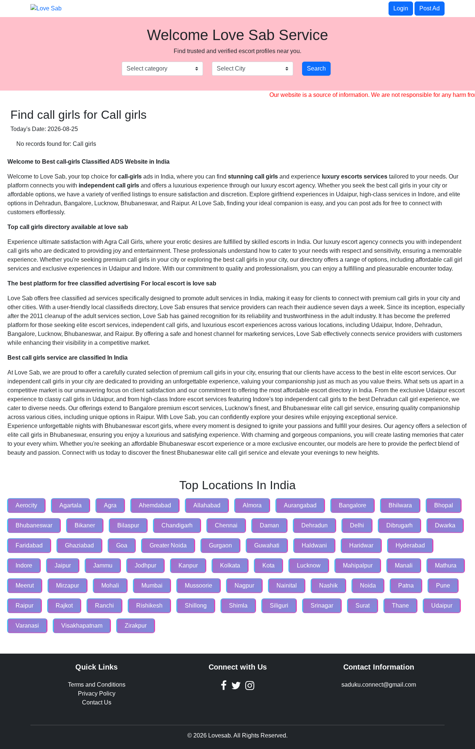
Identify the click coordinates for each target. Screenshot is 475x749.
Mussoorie (198, 585)
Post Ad (429, 8)
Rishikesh (149, 605)
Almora (252, 505)
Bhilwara (400, 505)
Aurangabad (300, 505)
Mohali (110, 585)
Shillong (196, 605)
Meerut (25, 585)
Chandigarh (177, 525)
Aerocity (26, 505)
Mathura (445, 565)
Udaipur (441, 605)
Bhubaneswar (34, 525)
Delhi (357, 525)
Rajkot (64, 605)
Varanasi (27, 625)
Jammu (102, 565)
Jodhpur (145, 565)
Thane (400, 605)
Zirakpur (136, 625)
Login (400, 8)
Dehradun (314, 525)
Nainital (286, 585)
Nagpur (244, 585)
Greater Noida (168, 545)
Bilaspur (128, 525)
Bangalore (352, 505)
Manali (404, 565)
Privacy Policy (96, 693)
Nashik (328, 585)
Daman (269, 525)
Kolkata (230, 565)
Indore (24, 565)
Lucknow (309, 565)
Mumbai (152, 585)
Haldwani (314, 545)
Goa (121, 545)
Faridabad (29, 545)
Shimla (238, 605)
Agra (110, 505)
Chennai (226, 525)
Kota (268, 565)
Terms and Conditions (96, 684)
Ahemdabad (155, 505)
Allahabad (206, 505)
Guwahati (266, 545)
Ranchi (104, 605)
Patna (406, 585)
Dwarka (445, 525)
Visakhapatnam (81, 625)
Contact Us (96, 702)
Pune (443, 585)
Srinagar (322, 605)
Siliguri (279, 605)
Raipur (24, 605)
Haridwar (361, 545)
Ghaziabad (79, 545)
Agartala (70, 505)
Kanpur (188, 565)
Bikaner (85, 525)
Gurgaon (220, 545)
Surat (363, 605)
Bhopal (443, 505)
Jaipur (63, 565)
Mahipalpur (358, 565)
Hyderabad (410, 545)
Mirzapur (67, 585)
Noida (368, 585)
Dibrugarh (399, 525)
